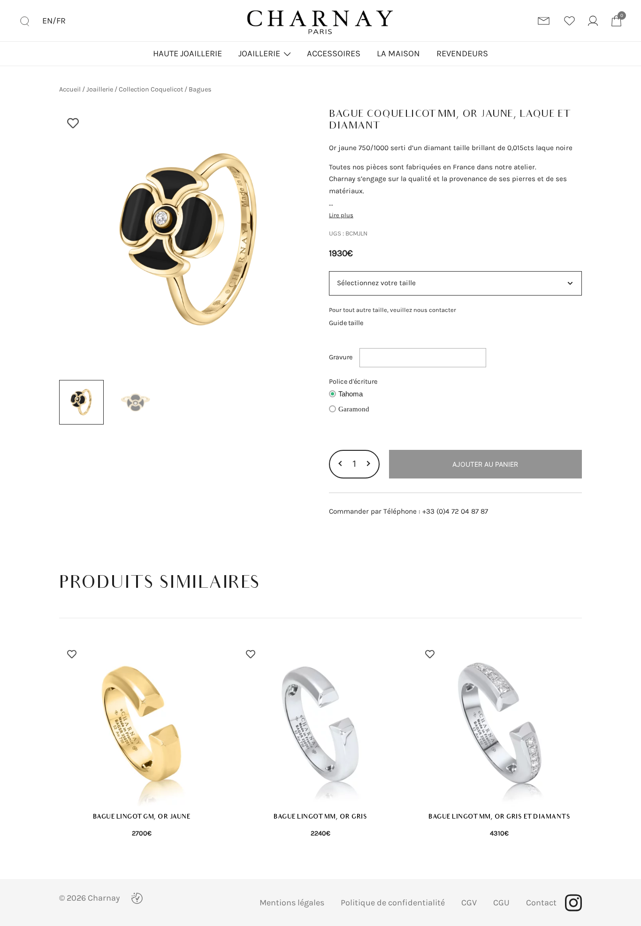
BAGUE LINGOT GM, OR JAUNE (142, 816)
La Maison (398, 53)
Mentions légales (291, 902)
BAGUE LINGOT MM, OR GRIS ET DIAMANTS (499, 816)
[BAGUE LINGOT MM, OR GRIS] (320, 724)
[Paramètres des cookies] (137, 898)
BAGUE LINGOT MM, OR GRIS (320, 816)
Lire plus (341, 215)
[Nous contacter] (543, 21)
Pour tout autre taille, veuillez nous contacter (392, 309)
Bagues (200, 89)
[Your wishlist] (569, 21)
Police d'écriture (353, 382)
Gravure (340, 357)
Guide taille (346, 323)
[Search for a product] (25, 21)
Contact (541, 902)
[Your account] (593, 21)
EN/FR (54, 20)
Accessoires (333, 53)
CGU (501, 902)
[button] (341, 464)
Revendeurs (462, 53)
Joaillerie (259, 53)
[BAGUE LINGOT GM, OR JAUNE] (141, 724)
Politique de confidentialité (393, 902)
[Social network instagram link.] (573, 902)
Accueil (70, 89)
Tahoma (350, 394)
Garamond (353, 409)
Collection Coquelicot (151, 89)
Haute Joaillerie (187, 53)
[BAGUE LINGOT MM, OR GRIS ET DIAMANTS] (499, 724)
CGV (469, 902)
